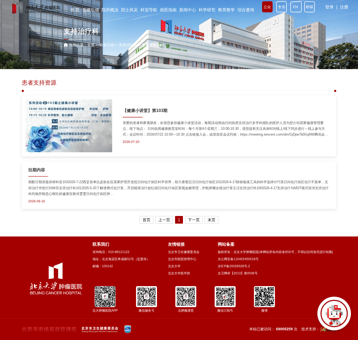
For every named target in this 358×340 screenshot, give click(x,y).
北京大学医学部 (179, 273)
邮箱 (309, 7)
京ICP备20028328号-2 (234, 266)
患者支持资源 (39, 83)
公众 (267, 7)
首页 (91, 45)
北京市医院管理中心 (182, 259)
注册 (344, 7)
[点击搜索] (334, 316)
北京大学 (174, 266)
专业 (281, 7)
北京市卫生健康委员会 (183, 252)
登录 (329, 7)
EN (296, 7)
